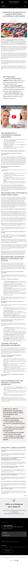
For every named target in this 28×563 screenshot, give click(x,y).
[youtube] (17, 560)
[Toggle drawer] (2, 2)
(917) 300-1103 (8, 525)
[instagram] (15, 560)
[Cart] (26, 2)
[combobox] (13, 6)
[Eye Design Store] (14, 2)
